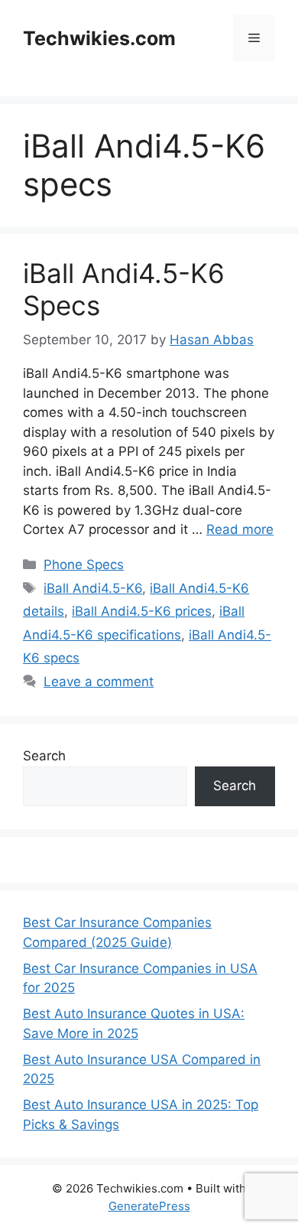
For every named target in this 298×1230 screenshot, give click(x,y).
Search (44, 755)
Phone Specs (84, 564)
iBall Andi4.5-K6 (93, 588)
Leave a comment (99, 681)
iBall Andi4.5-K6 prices (142, 611)
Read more (240, 529)
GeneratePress (149, 1206)
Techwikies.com (99, 38)
